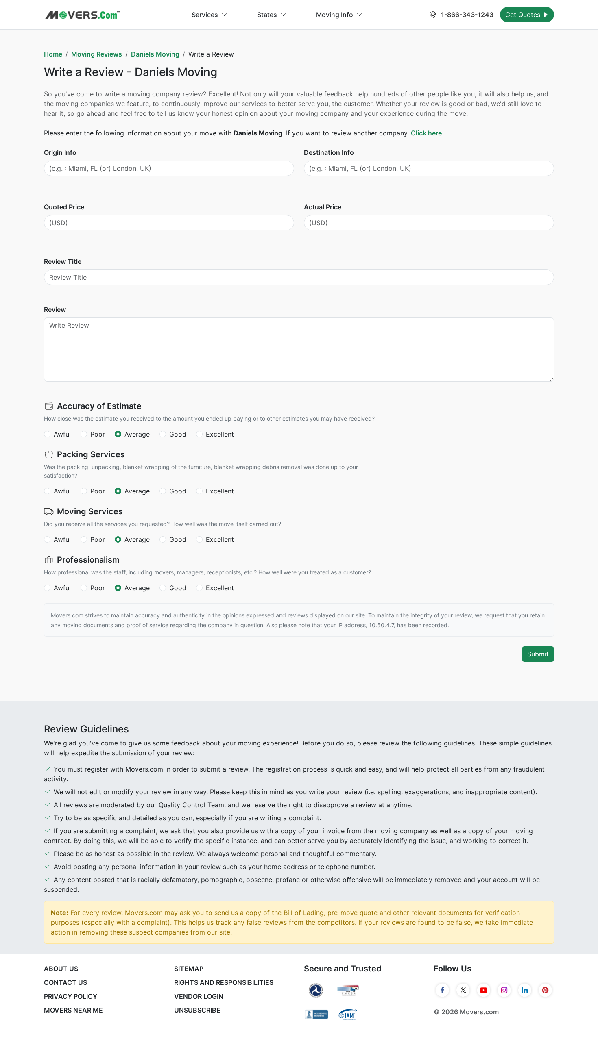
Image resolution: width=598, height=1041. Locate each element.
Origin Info (60, 152)
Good (177, 434)
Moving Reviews (96, 54)
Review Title (62, 261)
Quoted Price (64, 207)
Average (137, 434)
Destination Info (329, 152)
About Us (61, 969)
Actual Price (322, 207)
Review (55, 309)
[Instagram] (504, 990)
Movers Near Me (73, 1010)
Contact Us (65, 982)
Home (53, 54)
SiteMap (188, 969)
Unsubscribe (197, 1010)
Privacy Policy (70, 996)
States (267, 15)
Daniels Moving (155, 54)
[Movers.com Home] (82, 15)
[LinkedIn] (525, 990)
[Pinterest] (545, 990)
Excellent (220, 434)
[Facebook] (442, 990)
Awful (62, 434)
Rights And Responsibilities (223, 982)
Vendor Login (198, 996)
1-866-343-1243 (466, 15)
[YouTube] (484, 990)
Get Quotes (523, 15)
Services (205, 15)
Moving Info (334, 15)
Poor (97, 434)
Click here (426, 133)
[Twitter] (463, 990)
